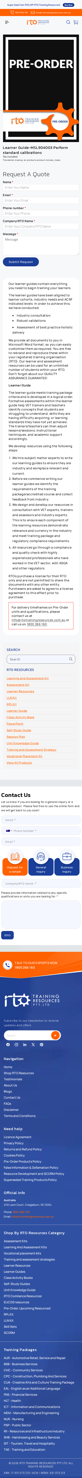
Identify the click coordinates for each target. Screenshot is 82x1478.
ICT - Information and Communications (32, 1407)
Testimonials (13, 1079)
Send (7, 935)
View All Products (19, 763)
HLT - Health (12, 1401)
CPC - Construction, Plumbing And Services (35, 1376)
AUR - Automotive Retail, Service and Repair (35, 1358)
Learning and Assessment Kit (28, 678)
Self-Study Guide (19, 730)
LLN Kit (12, 698)
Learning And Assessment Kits (25, 1247)
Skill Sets (10, 1326)
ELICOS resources (16, 1302)
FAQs (7, 1103)
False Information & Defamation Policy (31, 1167)
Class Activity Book (20, 717)
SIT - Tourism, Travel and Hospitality (29, 1443)
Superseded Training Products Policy (30, 1180)
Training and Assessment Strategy (31, 750)
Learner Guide (17, 711)
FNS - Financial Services (20, 1394)
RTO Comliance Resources (23, 1296)
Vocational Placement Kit (24, 756)
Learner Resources (20, 691)
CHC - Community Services (23, 1370)
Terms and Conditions (19, 1116)
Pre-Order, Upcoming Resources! (27, 1308)
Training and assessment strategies (29, 1259)
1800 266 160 (21, 12)
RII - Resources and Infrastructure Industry (34, 1431)
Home (8, 1067)
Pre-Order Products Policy (22, 1161)
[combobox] (41, 659)
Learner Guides (14, 1272)
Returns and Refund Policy (23, 1149)
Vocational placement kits (22, 1253)
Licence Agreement (17, 1137)
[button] (7, 22)
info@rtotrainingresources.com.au (53, 12)
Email (8, 195)
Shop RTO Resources (19, 1073)
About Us (10, 1085)
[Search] (71, 659)
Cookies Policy (14, 1155)
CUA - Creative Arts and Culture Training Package (39, 1382)
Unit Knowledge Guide (23, 743)
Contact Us (12, 1097)
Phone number (14, 208)
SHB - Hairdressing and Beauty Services (32, 1437)
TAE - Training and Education (24, 1449)
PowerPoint (15, 724)
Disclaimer (11, 1110)
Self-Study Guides (17, 1284)
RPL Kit (12, 704)
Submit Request (21, 262)
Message (10, 234)
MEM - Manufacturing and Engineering (31, 1413)
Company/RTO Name (19, 221)
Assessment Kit (18, 685)
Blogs (8, 1091)
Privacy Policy (14, 1143)
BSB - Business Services (20, 1364)
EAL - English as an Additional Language (32, 1388)
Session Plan (16, 737)
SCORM (9, 1333)
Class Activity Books (18, 1278)
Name (8, 182)
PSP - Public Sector (17, 1425)
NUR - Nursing (14, 1419)
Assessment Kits (15, 1241)
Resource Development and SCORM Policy (34, 1174)
